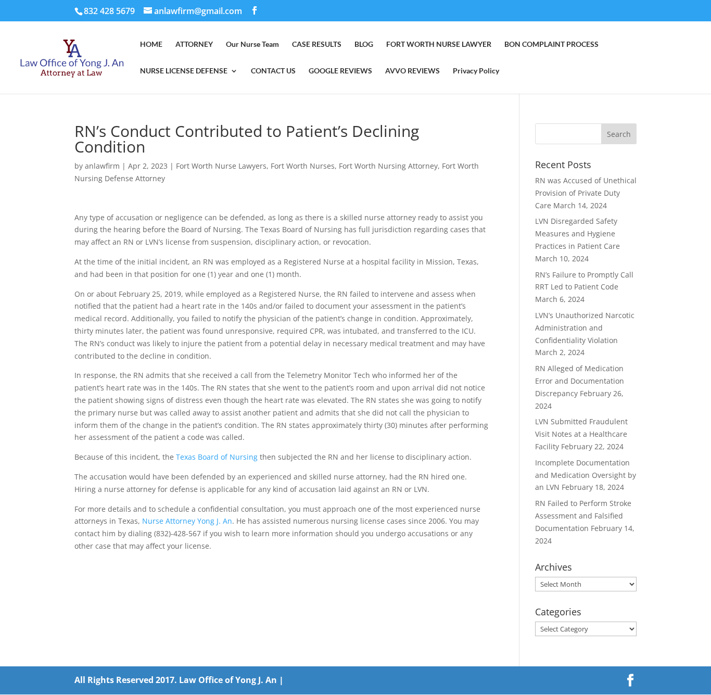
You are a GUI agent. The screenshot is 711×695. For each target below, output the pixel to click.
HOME (151, 44)
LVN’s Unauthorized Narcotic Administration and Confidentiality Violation (584, 327)
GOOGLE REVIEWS (340, 71)
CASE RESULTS (316, 44)
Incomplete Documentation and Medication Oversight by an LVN (585, 475)
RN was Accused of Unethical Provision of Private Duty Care (586, 192)
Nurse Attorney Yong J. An (187, 521)
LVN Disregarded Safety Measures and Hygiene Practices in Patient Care (577, 233)
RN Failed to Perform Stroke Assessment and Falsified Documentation (583, 515)
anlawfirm (102, 166)
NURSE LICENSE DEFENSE (183, 71)
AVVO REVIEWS (412, 71)
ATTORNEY (194, 44)
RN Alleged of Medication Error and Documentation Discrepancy (579, 380)
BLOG (363, 44)
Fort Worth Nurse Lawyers (221, 166)
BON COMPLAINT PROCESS (551, 44)
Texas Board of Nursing (217, 457)
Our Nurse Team (252, 44)
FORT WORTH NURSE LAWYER (438, 44)
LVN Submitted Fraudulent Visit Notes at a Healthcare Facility (581, 433)
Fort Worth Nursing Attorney (388, 166)
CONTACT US (273, 71)
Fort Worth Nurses (303, 166)
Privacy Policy (476, 71)
